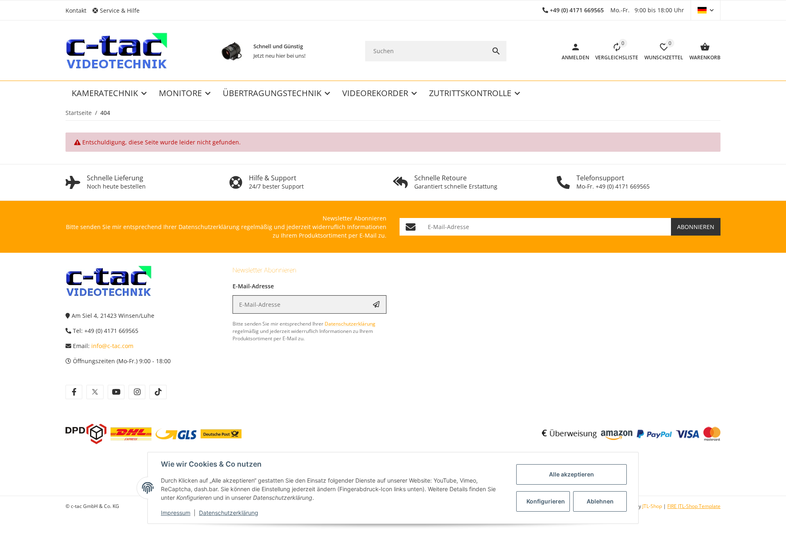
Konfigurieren (545, 501)
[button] (119, 10)
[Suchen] (496, 51)
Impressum (175, 512)
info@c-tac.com (112, 346)
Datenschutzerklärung (228, 512)
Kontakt (76, 10)
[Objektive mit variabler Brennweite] (231, 51)
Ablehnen (600, 501)
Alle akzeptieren (571, 474)
